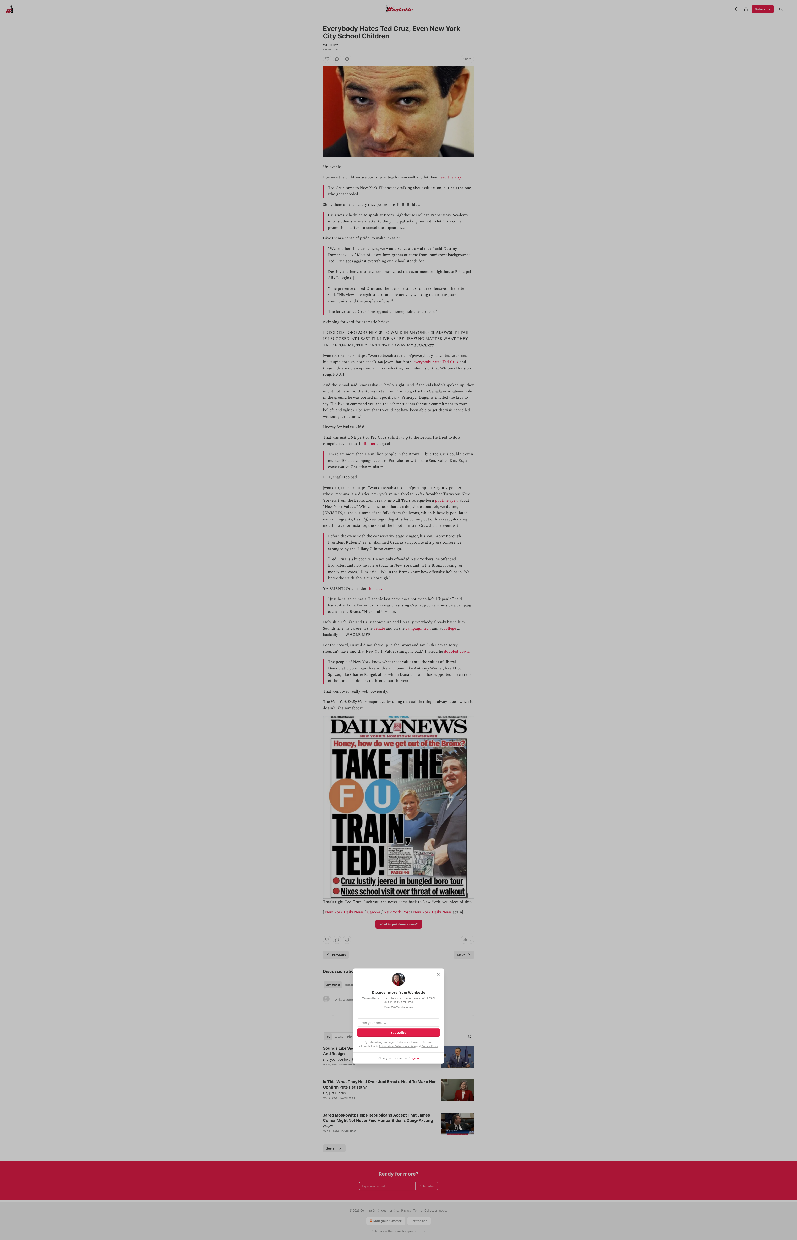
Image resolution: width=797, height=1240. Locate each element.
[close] (438, 974)
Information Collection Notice (397, 1046)
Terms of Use (419, 1042)
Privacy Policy (430, 1046)
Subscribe (398, 1032)
